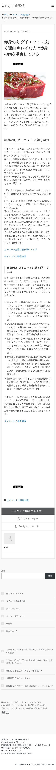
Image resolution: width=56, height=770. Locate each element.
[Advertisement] (28, 454)
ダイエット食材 (13, 609)
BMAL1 (3, 702)
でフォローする (29, 518)
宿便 (13, 708)
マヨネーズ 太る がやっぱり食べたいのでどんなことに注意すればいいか (29, 661)
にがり (9, 702)
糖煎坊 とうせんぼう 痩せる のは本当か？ (24, 671)
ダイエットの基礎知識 (15, 256)
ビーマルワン (19, 705)
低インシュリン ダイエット (12, 751)
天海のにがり (5, 708)
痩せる (18, 708)
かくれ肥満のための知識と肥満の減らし (17, 753)
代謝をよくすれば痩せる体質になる (15, 739)
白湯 (22, 708)
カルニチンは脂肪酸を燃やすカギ (20, 249)
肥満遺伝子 (38, 708)
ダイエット (25, 702)
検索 (3, 571)
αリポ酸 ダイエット (43, 745)
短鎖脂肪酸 (29, 708)
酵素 (5, 712)
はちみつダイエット (14, 593)
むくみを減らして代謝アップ (12, 742)
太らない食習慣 (13, 6)
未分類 (9, 623)
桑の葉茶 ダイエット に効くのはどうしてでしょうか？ (29, 686)
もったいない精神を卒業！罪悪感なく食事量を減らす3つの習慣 (29, 651)
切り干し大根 (29, 705)
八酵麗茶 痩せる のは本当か (18, 678)
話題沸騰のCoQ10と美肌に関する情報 (16, 745)
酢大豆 (45, 708)
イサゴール (17, 702)
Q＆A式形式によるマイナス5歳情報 (15, 748)
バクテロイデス (35, 702)
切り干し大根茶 (40, 705)
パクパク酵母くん (7, 705)
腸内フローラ (12, 631)
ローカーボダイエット (15, 616)
